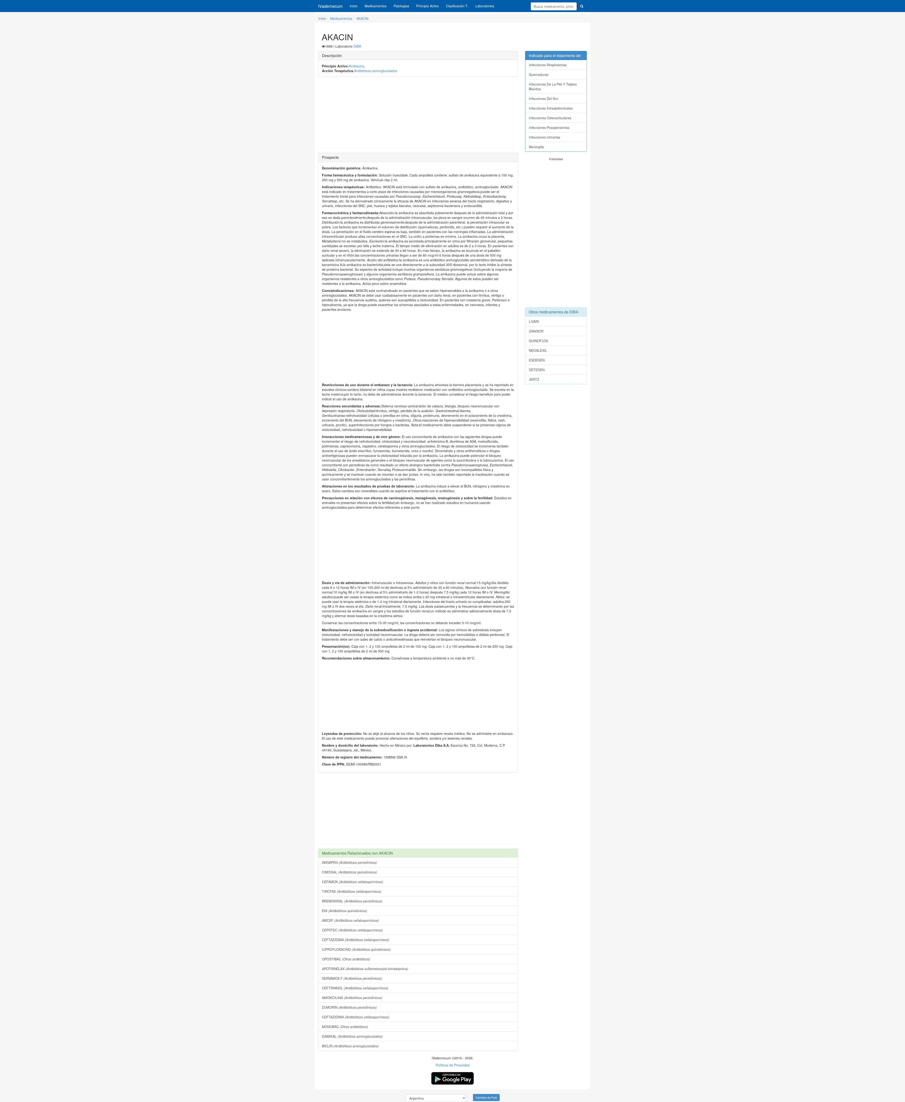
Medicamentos (376, 6)
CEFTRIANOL (355, 988)
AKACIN (362, 18)
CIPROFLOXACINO (356, 949)
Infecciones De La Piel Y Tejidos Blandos (553, 86)
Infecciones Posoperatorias (549, 127)
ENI (344, 910)
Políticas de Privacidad (452, 1065)
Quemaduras (538, 74)
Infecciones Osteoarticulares (550, 117)
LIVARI (534, 321)
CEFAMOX (352, 881)
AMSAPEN (349, 862)
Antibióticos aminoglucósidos (375, 70)
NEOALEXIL (538, 350)
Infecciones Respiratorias (548, 64)
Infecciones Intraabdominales (551, 108)
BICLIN (350, 1046)
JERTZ (534, 379)
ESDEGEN (537, 360)
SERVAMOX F (352, 978)
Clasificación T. (457, 6)
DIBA (357, 46)
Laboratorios (484, 6)
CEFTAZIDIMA (355, 939)
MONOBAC (345, 1026)
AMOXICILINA (352, 997)
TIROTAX (351, 891)
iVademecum (330, 6)
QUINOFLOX (538, 340)
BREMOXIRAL (352, 901)
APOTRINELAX (365, 968)
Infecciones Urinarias (544, 137)
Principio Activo (427, 6)
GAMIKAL (352, 1036)
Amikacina (356, 66)
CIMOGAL (349, 872)
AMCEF (350, 920)
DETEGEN (537, 369)
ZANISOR (536, 331)
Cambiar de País (486, 1097)
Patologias (401, 6)
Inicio (354, 6)
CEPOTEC (352, 930)
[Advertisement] (418, 115)
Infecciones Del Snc (543, 98)
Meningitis (536, 146)
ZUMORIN (349, 1007)
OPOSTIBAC (346, 959)
